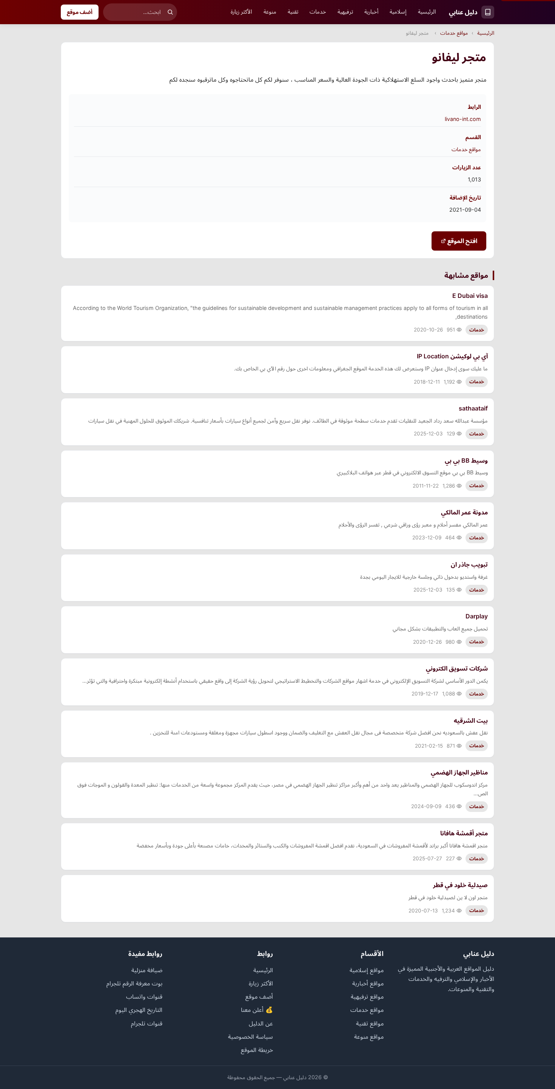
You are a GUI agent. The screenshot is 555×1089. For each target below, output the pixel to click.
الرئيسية (427, 11)
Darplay (477, 616)
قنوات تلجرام (146, 1023)
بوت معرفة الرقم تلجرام (134, 983)
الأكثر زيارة (241, 11)
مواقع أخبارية (368, 983)
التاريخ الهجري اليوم (139, 1009)
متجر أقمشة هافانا (464, 833)
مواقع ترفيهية (367, 996)
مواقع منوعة (369, 1036)
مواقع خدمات (454, 33)
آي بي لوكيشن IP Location (452, 356)
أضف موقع (79, 12)
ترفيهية (345, 11)
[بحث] (170, 12)
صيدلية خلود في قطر (460, 885)
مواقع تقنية (370, 1023)
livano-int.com (463, 119)
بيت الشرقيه (471, 720)
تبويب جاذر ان (469, 564)
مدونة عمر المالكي (464, 512)
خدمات (318, 11)
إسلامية (398, 11)
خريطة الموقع (257, 1049)
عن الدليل (261, 1023)
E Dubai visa (470, 295)
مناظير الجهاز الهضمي (459, 772)
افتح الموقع (461, 241)
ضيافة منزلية (146, 970)
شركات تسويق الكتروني (457, 668)
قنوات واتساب (144, 996)
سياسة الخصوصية (250, 1036)
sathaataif (473, 408)
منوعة (270, 11)
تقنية (293, 11)
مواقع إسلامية (367, 970)
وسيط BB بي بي (466, 460)
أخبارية (371, 11)
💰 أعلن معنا (257, 1009)
